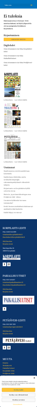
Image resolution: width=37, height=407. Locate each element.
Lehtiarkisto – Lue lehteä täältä (15, 100)
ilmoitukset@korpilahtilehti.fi (14, 237)
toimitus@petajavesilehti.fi (13, 327)
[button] (34, 378)
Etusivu (5, 363)
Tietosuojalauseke (17, 404)
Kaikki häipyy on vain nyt (13, 213)
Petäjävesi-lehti (8, 373)
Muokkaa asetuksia (18, 400)
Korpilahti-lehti (8, 371)
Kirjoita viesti (8, 244)
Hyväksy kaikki (18, 390)
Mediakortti (7, 366)
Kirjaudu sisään (18, 39)
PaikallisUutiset (9, 368)
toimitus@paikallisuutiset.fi (13, 282)
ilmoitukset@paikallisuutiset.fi (14, 285)
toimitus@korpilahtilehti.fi (12, 235)
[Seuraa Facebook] (4, 264)
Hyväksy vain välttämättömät (18, 395)
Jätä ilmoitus (7, 241)
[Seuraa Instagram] (9, 264)
